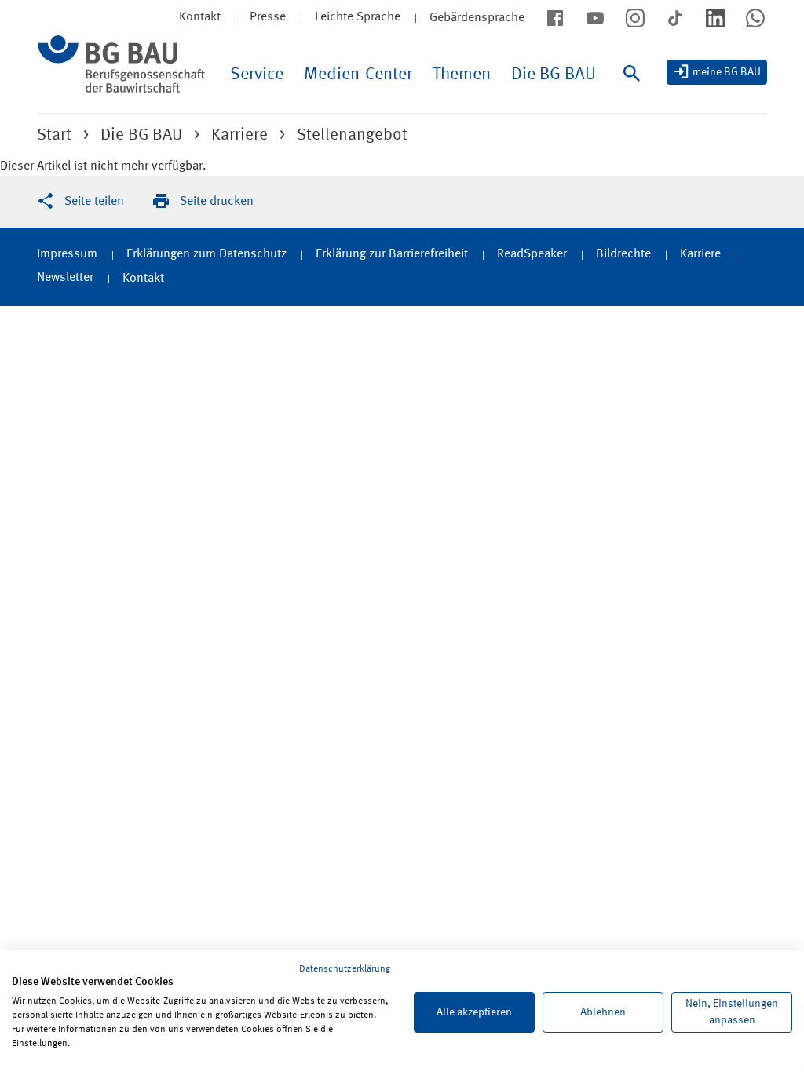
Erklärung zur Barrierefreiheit (392, 254)
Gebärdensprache (476, 18)
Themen (462, 74)
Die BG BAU (553, 74)
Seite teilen (94, 201)
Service (256, 74)
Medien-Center (358, 74)
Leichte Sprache (357, 17)
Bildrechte (623, 254)
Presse (268, 17)
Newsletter (65, 278)
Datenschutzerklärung (344, 969)
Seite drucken (217, 201)
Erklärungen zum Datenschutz (206, 254)
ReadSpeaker (532, 254)
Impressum (67, 254)
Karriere (239, 135)
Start (54, 135)
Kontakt (143, 278)
